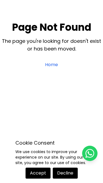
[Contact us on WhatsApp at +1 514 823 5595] (90, 153)
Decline (65, 173)
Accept (38, 173)
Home (51, 64)
